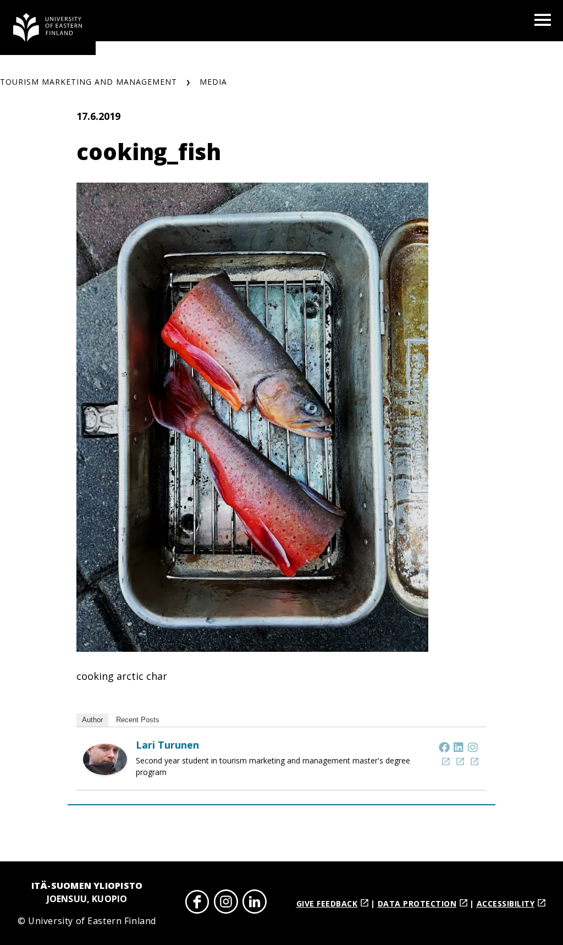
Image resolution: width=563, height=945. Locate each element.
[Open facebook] (197, 903)
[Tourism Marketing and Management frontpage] (47, 27)
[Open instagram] (226, 903)
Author (92, 720)
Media (213, 81)
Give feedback (327, 903)
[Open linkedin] (254, 903)
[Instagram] (472, 747)
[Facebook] (444, 747)
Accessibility (506, 903)
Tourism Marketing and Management (88, 81)
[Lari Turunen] (105, 771)
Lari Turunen (167, 744)
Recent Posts (137, 720)
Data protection (417, 903)
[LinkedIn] (458, 747)
